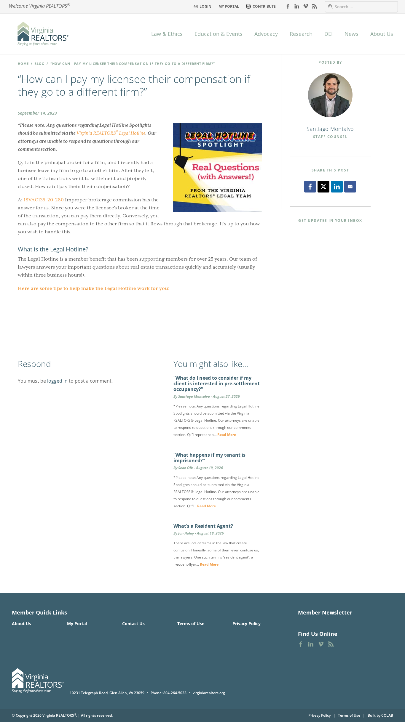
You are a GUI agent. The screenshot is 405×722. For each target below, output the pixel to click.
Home (23, 63)
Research (301, 33)
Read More (226, 434)
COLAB (387, 715)
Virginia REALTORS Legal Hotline (110, 132)
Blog (39, 63)
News (351, 33)
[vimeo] (306, 6)
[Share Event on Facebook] (310, 186)
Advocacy (266, 33)
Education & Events (218, 33)
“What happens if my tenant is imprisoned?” (209, 458)
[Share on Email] (350, 186)
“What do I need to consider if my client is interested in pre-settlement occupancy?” (216, 383)
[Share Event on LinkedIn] (337, 186)
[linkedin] (297, 6)
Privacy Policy (246, 623)
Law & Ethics (167, 33)
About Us (381, 33)
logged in (57, 381)
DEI (328, 33)
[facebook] (288, 6)
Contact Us (133, 623)
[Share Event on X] (323, 186)
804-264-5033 (174, 692)
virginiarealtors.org (209, 692)
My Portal (229, 6)
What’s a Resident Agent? (203, 526)
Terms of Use (190, 623)
